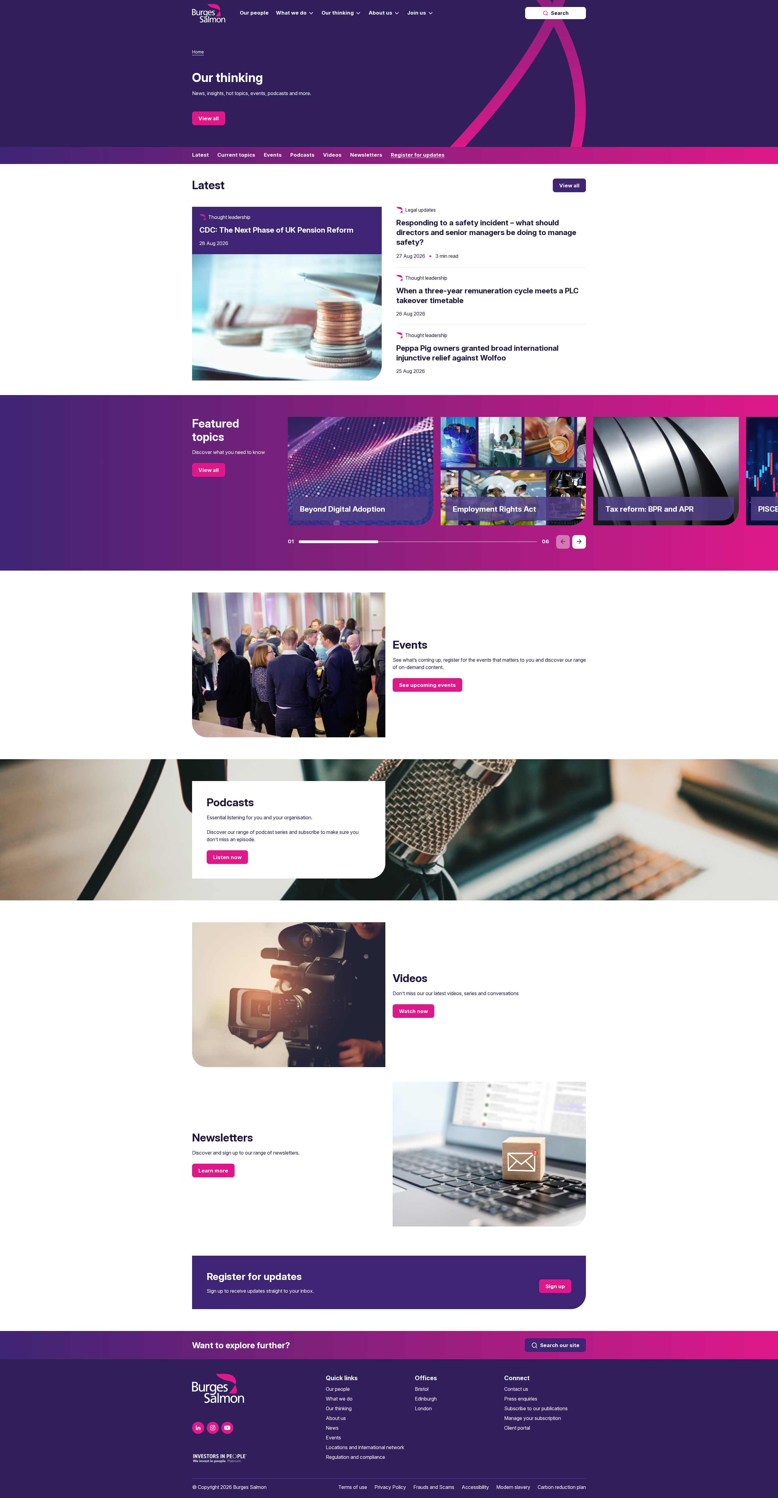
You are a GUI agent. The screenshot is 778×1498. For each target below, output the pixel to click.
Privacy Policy (390, 1487)
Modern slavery (513, 1487)
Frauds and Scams (433, 1487)
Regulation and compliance (355, 1457)
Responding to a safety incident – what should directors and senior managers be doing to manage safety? (486, 232)
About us (336, 1418)
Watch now (413, 1011)
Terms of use (352, 1487)
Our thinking (339, 1408)
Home (198, 51)
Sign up (555, 1286)
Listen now (227, 857)
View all (208, 118)
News (332, 1428)
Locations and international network (365, 1447)
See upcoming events (427, 685)
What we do (339, 1399)
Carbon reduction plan (562, 1487)
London (423, 1408)
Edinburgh (426, 1399)
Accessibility (475, 1487)
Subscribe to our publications (536, 1408)
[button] (338, 541)
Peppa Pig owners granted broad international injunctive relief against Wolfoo (477, 352)
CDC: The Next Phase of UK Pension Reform (276, 229)
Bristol (422, 1389)
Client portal (517, 1428)
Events (333, 1438)
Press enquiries (520, 1399)
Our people (338, 1389)
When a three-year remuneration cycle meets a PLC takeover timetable (487, 295)
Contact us (516, 1389)
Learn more (213, 1171)
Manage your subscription (532, 1418)
